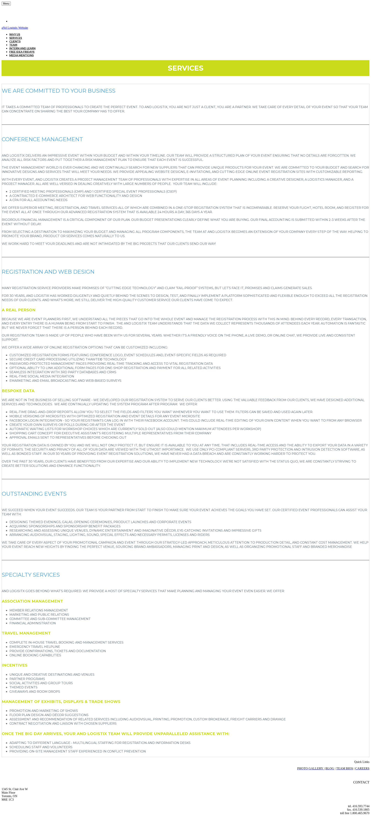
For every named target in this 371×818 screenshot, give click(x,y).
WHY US (14, 34)
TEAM (13, 44)
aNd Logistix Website (15, 27)
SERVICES (15, 37)
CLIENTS (14, 41)
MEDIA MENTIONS (21, 55)
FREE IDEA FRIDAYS (21, 51)
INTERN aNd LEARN (22, 48)
